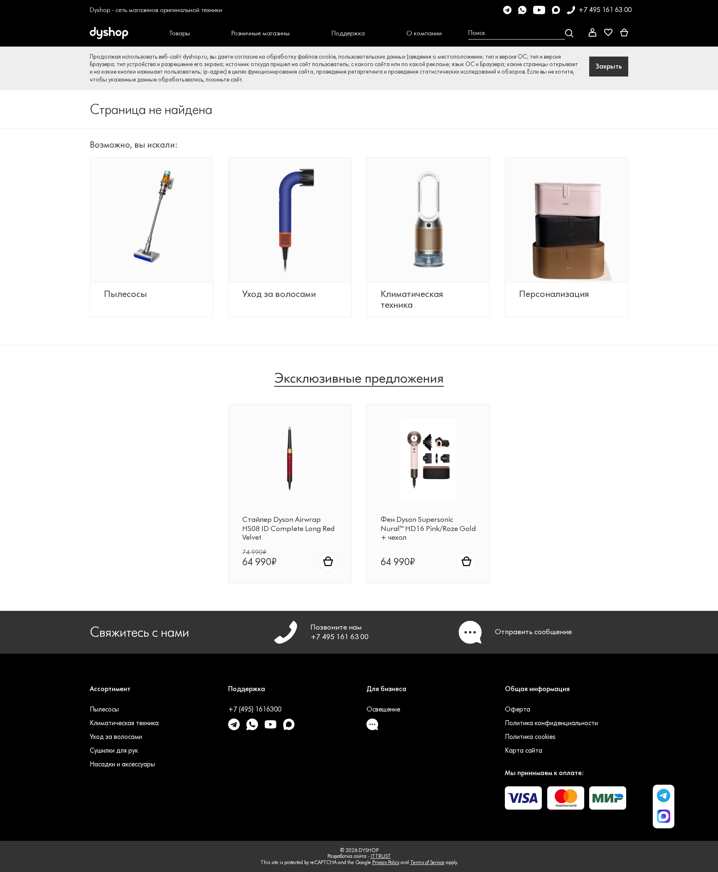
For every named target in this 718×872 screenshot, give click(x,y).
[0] (624, 33)
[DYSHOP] (122, 33)
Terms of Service (427, 862)
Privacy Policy (385, 862)
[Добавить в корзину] (327, 561)
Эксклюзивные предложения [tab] (359, 378)
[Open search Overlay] (521, 33)
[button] (179, 33)
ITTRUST (381, 856)
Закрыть (608, 66)
